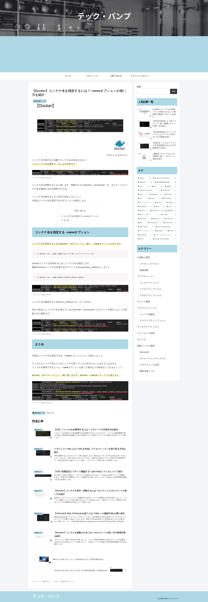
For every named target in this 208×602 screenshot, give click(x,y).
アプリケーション (146, 276)
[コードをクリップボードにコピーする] (125, 255)
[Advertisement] (104, 54)
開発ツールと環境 (146, 346)
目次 (77, 210)
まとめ (66, 220)
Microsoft (144, 352)
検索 (139, 87)
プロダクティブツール (150, 295)
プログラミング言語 (149, 365)
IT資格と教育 (143, 257)
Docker (51, 413)
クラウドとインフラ (147, 308)
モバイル (141, 339)
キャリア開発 (143, 301)
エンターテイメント (149, 283)
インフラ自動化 (147, 314)
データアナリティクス (148, 327)
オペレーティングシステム (153, 358)
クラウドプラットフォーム (153, 320)
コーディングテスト (149, 264)
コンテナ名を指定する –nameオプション (81, 216)
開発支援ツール (40, 413)
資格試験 (144, 270)
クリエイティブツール (150, 289)
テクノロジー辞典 (146, 333)
